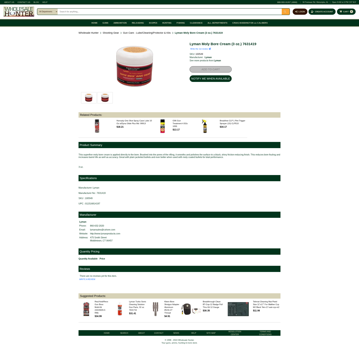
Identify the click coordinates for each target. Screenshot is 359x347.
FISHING (181, 23)
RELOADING (138, 23)
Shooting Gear (111, 32)
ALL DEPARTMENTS (217, 23)
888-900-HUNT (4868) (287, 2)
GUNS (105, 23)
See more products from (205, 60)
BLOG (36, 2)
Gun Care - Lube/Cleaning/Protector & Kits (147, 32)
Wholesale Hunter (89, 32)
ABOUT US (9, 2)
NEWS (176, 333)
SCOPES (153, 23)
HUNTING (167, 23)
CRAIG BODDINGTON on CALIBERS (249, 23)
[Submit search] (286, 12)
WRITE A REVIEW (87, 279)
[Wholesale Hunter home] (18, 11)
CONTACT (159, 333)
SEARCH (124, 333)
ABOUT (141, 333)
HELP (44, 2)
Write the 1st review (199, 49)
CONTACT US (24, 2)
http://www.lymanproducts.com (105, 233)
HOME (94, 23)
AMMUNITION (120, 23)
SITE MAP (211, 333)
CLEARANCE (196, 23)
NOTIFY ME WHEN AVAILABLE (210, 78)
